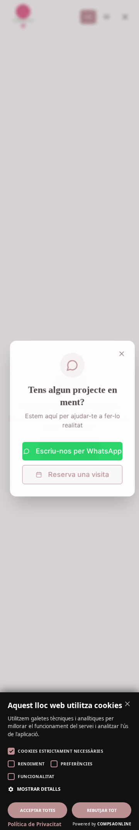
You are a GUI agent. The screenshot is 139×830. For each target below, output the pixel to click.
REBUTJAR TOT (102, 810)
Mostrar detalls (39, 789)
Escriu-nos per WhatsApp (76, 447)
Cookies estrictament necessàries (60, 751)
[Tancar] (119, 350)
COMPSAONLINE (114, 824)
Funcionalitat (36, 776)
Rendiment (31, 764)
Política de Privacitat (34, 824)
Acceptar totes (37, 810)
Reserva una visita (75, 471)
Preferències (77, 764)
